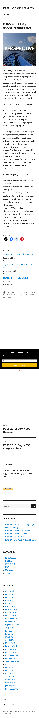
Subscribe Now (19, 365)
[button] (19, 352)
